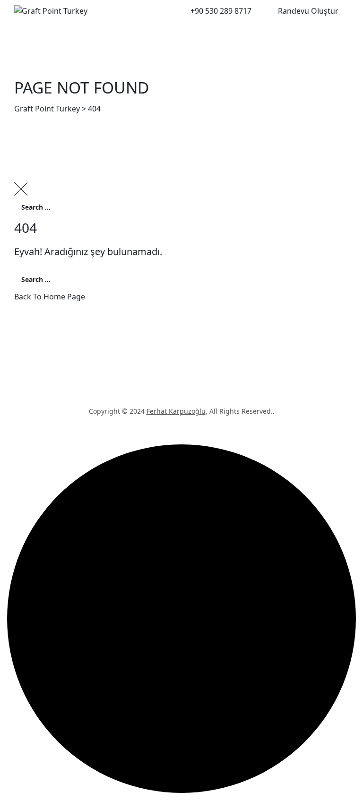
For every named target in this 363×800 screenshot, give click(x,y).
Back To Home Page (49, 296)
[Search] (257, 10)
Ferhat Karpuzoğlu (176, 411)
